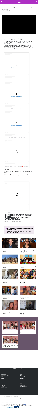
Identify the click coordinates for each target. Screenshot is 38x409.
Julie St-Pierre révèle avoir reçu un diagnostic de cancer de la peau (27, 296)
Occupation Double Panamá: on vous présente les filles (27, 331)
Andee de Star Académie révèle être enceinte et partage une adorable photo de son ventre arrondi (28, 250)
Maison (2, 389)
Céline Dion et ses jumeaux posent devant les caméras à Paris (9, 280)
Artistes (2, 376)
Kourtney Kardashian (15, 46)
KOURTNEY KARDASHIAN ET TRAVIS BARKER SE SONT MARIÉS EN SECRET (18, 214)
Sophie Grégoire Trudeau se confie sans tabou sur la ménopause (10, 311)
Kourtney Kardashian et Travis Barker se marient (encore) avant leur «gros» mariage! (19, 232)
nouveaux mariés (9, 41)
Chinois (21, 374)
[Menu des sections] (2, 2)
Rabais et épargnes (4, 387)
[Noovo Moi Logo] (19, 2)
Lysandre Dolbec (18, 221)
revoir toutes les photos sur (16, 180)
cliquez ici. (24, 404)
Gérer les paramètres (10, 407)
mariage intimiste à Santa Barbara (18, 175)
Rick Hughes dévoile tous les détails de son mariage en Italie (10, 265)
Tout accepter (16, 407)
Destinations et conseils (23, 386)
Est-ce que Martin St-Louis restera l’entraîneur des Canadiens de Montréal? (27, 312)
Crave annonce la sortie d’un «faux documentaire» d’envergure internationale (27, 281)
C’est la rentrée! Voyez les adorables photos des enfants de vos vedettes (9, 296)
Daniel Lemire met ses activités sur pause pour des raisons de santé (9, 249)
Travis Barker (22, 46)
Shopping (2, 386)
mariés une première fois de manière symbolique (18, 174)
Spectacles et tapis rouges (5, 375)
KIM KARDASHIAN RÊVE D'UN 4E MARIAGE (12, 219)
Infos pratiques (3, 388)
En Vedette (4, 6)
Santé (20, 379)
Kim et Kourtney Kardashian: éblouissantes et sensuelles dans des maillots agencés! (20, 229)
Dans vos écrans (3, 374)
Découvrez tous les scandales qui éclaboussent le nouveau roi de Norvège (28, 265)
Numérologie (21, 375)
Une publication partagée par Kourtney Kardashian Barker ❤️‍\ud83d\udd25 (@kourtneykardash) (19, 166)
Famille (21, 383)
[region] (19, 402)
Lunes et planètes (22, 376)
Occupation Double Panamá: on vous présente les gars (10, 346)
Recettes (2, 379)
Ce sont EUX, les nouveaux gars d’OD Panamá (9, 331)
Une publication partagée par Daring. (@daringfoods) (17, 79)
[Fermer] (36, 397)
